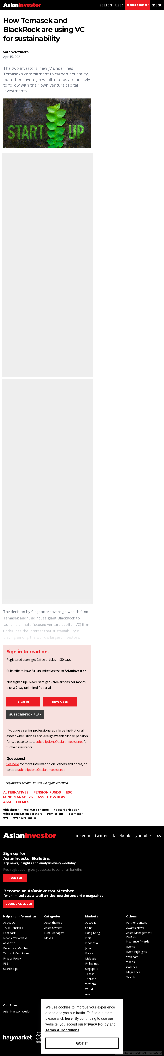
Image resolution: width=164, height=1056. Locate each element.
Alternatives (16, 792)
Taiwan (90, 974)
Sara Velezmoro (16, 52)
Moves (48, 938)
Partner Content (136, 922)
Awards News (135, 928)
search (106, 4)
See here (12, 764)
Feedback (9, 933)
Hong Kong (92, 933)
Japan (88, 948)
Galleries (131, 967)
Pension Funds (47, 792)
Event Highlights (136, 952)
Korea (89, 953)
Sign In (23, 701)
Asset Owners (51, 797)
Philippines (92, 963)
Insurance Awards (137, 941)
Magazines (133, 972)
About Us (9, 922)
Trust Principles (13, 928)
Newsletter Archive (15, 938)
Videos (130, 962)
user (119, 4)
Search (130, 977)
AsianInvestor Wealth (17, 1011)
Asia (88, 994)
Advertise (9, 943)
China (88, 928)
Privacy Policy (12, 958)
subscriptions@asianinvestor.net (59, 741)
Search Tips (10, 969)
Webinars (132, 957)
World (89, 989)
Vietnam (90, 984)
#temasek (75, 814)
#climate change (36, 810)
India (88, 938)
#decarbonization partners (22, 814)
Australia (90, 922)
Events (130, 947)
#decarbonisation (66, 810)
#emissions (55, 814)
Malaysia (91, 958)
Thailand (90, 979)
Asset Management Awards (139, 934)
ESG (69, 792)
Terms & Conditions (16, 953)
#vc (5, 818)
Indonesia (91, 943)
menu (157, 4)
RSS (5, 963)
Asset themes (16, 802)
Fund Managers (18, 797)
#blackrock (11, 810)
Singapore (91, 969)
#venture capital (25, 818)
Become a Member (15, 948)
